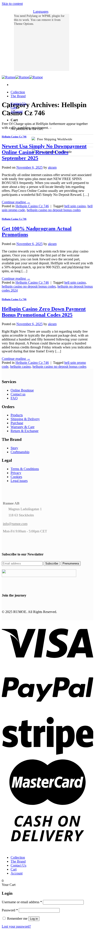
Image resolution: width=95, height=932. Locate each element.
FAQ (14, 398)
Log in (34, 918)
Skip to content (12, 3)
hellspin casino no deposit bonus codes (54, 210)
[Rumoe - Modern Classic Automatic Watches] (22, 77)
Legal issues (19, 481)
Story (14, 448)
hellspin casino (20, 366)
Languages (40, 11)
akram (52, 167)
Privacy (16, 473)
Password (10, 910)
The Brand (18, 96)
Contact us (18, 394)
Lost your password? (16, 926)
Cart (14, 107)
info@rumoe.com (15, 524)
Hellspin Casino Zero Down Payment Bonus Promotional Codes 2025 (44, 312)
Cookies (16, 477)
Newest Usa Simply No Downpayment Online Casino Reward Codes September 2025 (44, 152)
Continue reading (16, 202)
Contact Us (18, 103)
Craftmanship (20, 452)
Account (17, 111)
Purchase (17, 423)
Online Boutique (22, 390)
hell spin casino (75, 206)
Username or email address (22, 902)
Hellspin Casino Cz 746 (14, 136)
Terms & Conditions (25, 469)
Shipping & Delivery (25, 419)
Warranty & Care (22, 427)
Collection (18, 92)
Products (17, 415)
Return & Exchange (24, 431)
